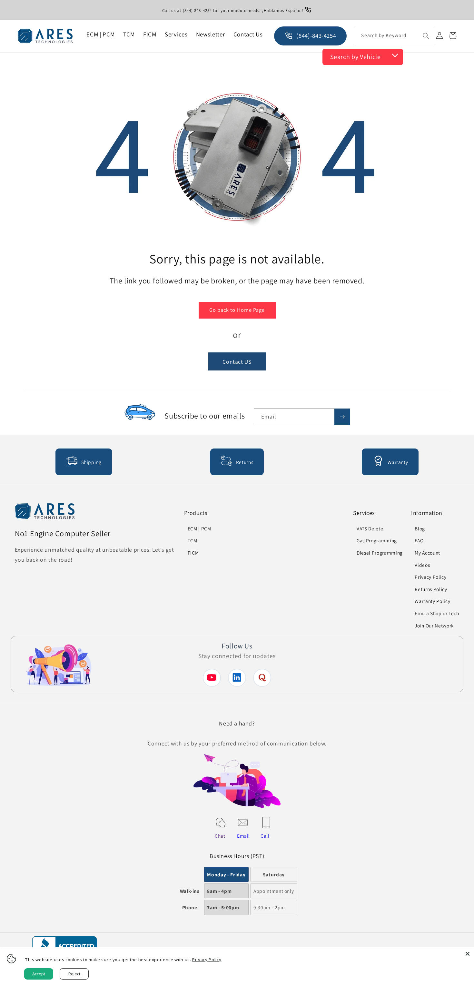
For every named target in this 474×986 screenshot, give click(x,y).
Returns (244, 462)
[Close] (467, 954)
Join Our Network (434, 625)
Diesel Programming (380, 552)
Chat (220, 836)
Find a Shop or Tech (437, 613)
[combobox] (393, 36)
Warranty (398, 462)
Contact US (237, 361)
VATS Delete (370, 528)
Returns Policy (431, 589)
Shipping (91, 462)
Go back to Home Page (237, 309)
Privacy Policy (430, 577)
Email (243, 836)
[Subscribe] (342, 417)
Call (265, 836)
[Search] (425, 36)
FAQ (419, 540)
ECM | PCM (199, 528)
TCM (192, 540)
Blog (420, 528)
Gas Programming (377, 540)
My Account (427, 552)
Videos (422, 565)
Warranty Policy (432, 601)
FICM (193, 552)
